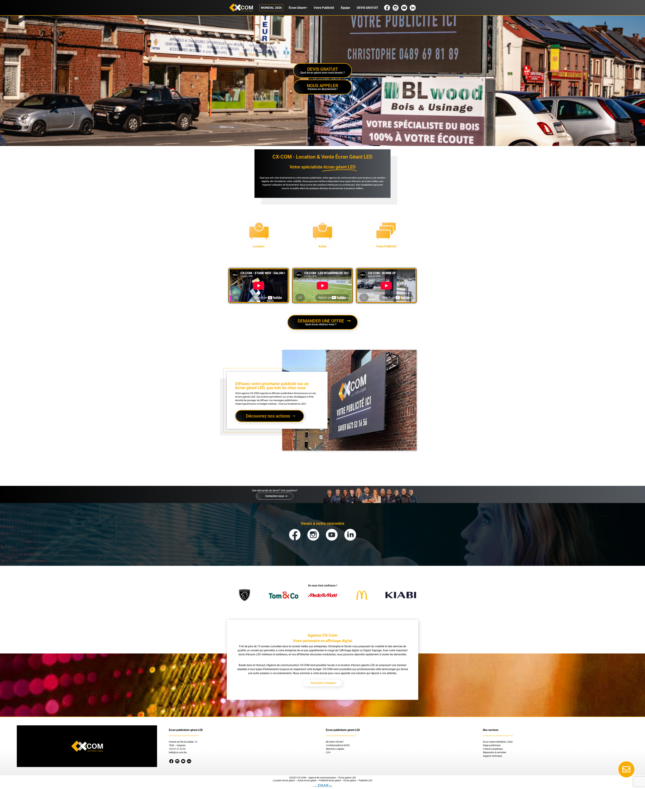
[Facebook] (295, 535)
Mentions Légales (335, 749)
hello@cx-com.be (178, 752)
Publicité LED (365, 780)
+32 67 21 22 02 (177, 749)
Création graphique (493, 749)
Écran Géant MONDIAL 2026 (498, 741)
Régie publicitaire (492, 745)
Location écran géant (284, 780)
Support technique (492, 756)
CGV (328, 752)
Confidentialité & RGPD (338, 745)
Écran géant (349, 780)
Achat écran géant (307, 780)
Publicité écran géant (330, 780)
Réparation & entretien (494, 752)
